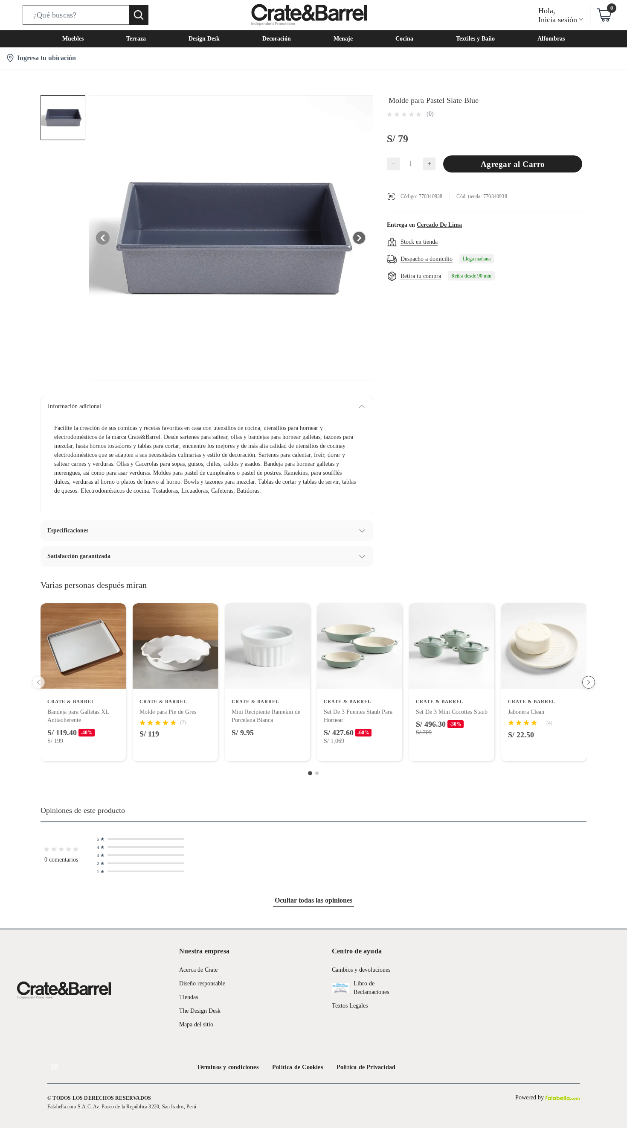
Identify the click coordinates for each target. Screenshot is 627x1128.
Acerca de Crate (198, 970)
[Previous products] (38, 682)
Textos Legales (350, 1005)
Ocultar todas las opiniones (313, 900)
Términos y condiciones (227, 1067)
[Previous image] (103, 238)
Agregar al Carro (513, 164)
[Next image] (359, 238)
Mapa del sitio (196, 1024)
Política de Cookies (297, 1067)
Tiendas (188, 997)
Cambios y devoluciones (361, 970)
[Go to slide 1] (310, 773)
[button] (85, 15)
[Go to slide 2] (317, 773)
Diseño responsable (202, 983)
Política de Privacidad (366, 1067)
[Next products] (588, 682)
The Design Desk (200, 1011)
